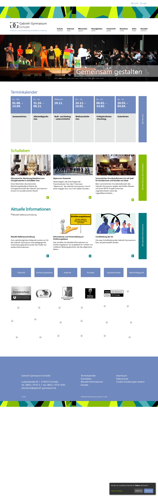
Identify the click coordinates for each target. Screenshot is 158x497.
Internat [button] (70, 29)
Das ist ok (148, 491)
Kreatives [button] (124, 29)
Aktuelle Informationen (92, 381)
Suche (135, 3)
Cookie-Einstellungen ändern (130, 381)
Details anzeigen (116, 491)
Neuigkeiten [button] (96, 29)
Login (144, 3)
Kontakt (84, 384)
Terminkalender (88, 375)
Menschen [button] (82, 29)
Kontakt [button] (144, 29)
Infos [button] (134, 29)
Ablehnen (138, 491)
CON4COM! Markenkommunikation (91, 397)
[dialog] (132, 489)
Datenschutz (122, 378)
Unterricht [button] (111, 29)
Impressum (121, 375)
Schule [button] (60, 29)
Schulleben (86, 378)
